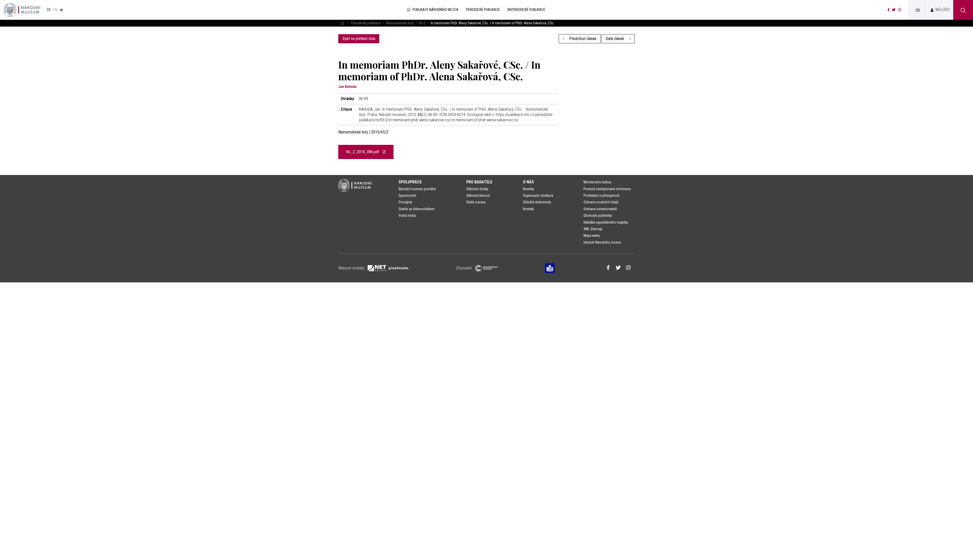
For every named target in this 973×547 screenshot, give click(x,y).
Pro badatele (479, 182)
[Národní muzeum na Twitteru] (894, 10)
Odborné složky (477, 189)
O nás (528, 182)
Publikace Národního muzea (435, 10)
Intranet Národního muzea (602, 242)
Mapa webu (592, 235)
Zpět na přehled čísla (358, 38)
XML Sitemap (593, 229)
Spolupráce (410, 182)
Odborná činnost (478, 195)
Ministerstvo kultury (597, 182)
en (55, 10)
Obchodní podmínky (598, 215)
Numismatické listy (400, 23)
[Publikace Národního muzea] (22, 10)
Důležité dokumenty (537, 202)
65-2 (422, 23)
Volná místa (407, 215)
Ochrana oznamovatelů (600, 209)
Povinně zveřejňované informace (607, 189)
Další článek (615, 38)
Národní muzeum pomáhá (417, 189)
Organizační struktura (538, 195)
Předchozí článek (582, 38)
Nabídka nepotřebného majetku (606, 222)
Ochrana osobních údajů (601, 202)
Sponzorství (407, 195)
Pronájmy (405, 202)
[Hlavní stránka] (342, 23)
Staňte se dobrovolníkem (417, 209)
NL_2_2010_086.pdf (363, 151)
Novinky (528, 189)
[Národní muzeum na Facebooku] (888, 10)
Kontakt (528, 209)
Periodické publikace (366, 23)
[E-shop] (917, 10)
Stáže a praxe (475, 202)
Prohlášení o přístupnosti (602, 195)
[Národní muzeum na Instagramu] (900, 10)
